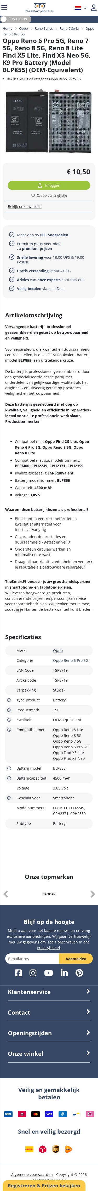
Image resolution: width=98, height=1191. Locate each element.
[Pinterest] (79, 973)
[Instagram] (33, 973)
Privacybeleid (48, 947)
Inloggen (52, 185)
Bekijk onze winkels (25, 206)
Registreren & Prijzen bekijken (44, 1185)
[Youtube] (48, 973)
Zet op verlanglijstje (52, 195)
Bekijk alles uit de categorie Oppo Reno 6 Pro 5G (44, 79)
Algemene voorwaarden (32, 1174)
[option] (49, 120)
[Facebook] (18, 973)
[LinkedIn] (64, 973)
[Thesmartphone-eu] (39, 11)
